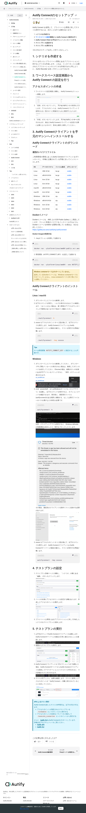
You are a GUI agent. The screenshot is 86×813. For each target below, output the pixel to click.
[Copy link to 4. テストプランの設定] (65, 568)
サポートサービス (14, 225)
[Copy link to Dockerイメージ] (50, 215)
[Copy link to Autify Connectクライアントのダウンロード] (41, 146)
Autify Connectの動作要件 (20, 73)
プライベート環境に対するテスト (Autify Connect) (54, 8)
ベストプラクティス (18, 107)
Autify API (40, 725)
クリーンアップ (17, 60)
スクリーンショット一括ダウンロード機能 (20, 104)
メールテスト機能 (18, 40)
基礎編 (13, 23)
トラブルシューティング (16, 124)
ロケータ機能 (16, 43)
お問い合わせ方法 (16, 228)
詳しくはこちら (24, 808)
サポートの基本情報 (16, 231)
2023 (12, 204)
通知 (12, 114)
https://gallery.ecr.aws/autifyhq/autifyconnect (50, 230)
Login (81, 3)
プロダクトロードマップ (16, 188)
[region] (56, 246)
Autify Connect (15, 157)
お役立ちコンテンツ (15, 215)
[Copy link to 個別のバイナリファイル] (59, 152)
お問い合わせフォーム (70, 801)
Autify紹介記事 (15, 218)
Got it (60, 808)
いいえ (51, 741)
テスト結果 (14, 154)
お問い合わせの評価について (19, 245)
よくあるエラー (15, 134)
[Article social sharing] (73, 22)
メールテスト (15, 178)
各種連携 (13, 110)
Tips (12, 141)
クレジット (16, 94)
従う (62, 22)
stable (69, 171)
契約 (12, 164)
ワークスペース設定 (43, 37)
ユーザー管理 (16, 90)
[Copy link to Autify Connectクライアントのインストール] (41, 290)
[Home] (10, 3)
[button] (15, 15)
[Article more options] (78, 22)
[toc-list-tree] (68, 22)
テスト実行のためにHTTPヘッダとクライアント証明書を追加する (20, 83)
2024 (12, 201)
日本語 (73, 3)
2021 (12, 211)
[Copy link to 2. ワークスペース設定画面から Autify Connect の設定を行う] (72, 80)
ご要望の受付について (17, 252)
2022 (12, 208)
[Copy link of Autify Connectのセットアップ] (76, 15)
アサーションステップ (19, 36)
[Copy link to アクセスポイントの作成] (64, 86)
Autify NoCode (7, 801)
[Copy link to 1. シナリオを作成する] (65, 56)
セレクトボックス (16, 184)
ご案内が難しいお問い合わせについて (19, 248)
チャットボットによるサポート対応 (19, 238)
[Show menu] (59, 3)
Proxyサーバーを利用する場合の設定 (20, 80)
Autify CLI (43, 720)
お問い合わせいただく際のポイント (19, 241)
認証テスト (16, 30)
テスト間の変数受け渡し (20, 63)
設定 (12, 161)
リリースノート (13, 191)
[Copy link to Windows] (44, 359)
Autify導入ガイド (14, 221)
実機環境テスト (17, 33)
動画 (12, 117)
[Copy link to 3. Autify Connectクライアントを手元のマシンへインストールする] (76, 136)
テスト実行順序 (17, 50)
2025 (12, 198)
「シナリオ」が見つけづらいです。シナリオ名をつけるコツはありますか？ (19, 174)
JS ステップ (16, 57)
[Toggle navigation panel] (29, 17)
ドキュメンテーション (14, 8)
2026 (12, 194)
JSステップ (14, 181)
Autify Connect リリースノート (20, 87)
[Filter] (26, 15)
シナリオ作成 (15, 147)
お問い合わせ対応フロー (18, 235)
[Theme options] (64, 3)
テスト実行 (14, 131)
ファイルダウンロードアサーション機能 (20, 97)
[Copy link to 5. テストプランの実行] (65, 629)
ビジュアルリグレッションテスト (20, 100)
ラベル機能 (16, 53)
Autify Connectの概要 (20, 70)
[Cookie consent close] (65, 808)
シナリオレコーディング (18, 127)
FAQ (10, 144)
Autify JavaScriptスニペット (17, 120)
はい (39, 741)
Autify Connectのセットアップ (20, 77)
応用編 (39, 8)
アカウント (14, 137)
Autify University (29, 8)
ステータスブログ (48, 801)
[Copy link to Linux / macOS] (49, 295)
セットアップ (16, 46)
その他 (13, 168)
